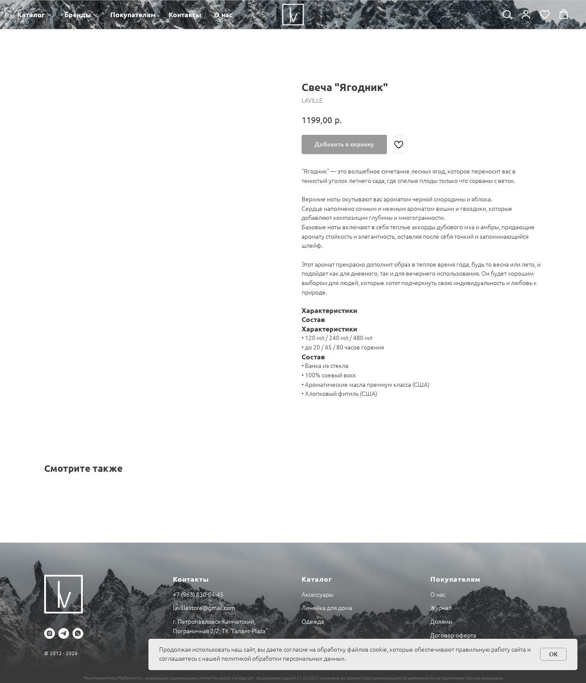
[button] (507, 14)
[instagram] (49, 633)
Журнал (441, 607)
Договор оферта (453, 635)
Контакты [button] (185, 14)
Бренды (77, 14)
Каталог (31, 14)
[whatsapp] (77, 633)
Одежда (313, 621)
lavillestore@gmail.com (204, 607)
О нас (223, 14)
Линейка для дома (327, 607)
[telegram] (63, 633)
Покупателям (133, 14)
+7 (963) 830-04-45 (198, 594)
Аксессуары (317, 594)
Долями (441, 621)
